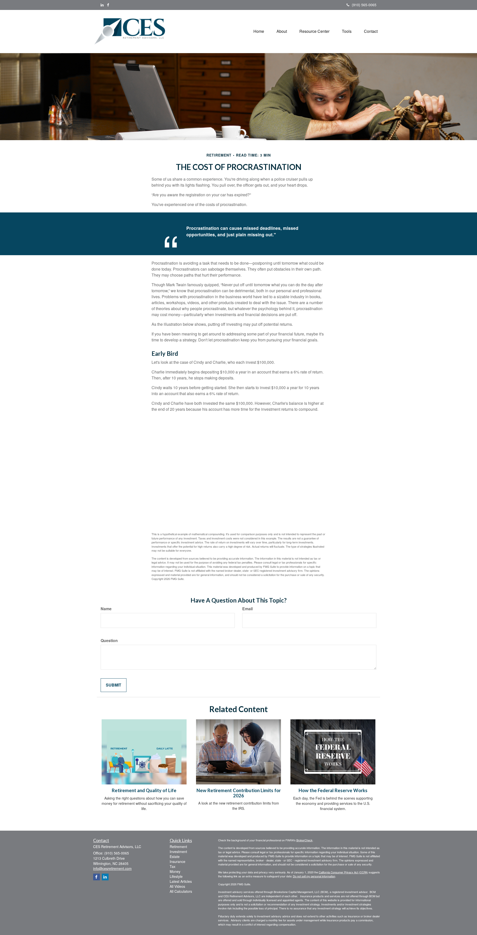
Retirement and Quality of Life (144, 790)
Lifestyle (176, 876)
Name (106, 608)
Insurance (177, 861)
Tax (172, 866)
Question (109, 640)
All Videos (177, 886)
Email (247, 608)
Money (175, 871)
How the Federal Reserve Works (333, 790)
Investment (178, 851)
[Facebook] (108, 4)
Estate (175, 856)
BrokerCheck (304, 840)
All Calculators (181, 891)
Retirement (178, 846)
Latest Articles (181, 881)
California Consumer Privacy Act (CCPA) (343, 872)
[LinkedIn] (102, 4)
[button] (281, 31)
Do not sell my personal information (314, 876)
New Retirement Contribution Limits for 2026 (239, 793)
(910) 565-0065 (364, 4)
